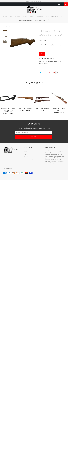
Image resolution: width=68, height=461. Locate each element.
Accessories (54, 16)
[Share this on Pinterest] (49, 72)
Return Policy (27, 157)
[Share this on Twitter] (40, 72)
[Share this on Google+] (54, 72)
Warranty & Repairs (40, 20)
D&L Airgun (9, 168)
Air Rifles (17, 16)
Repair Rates (27, 154)
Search (25, 151)
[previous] (10, 43)
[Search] (48, 20)
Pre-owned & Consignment (25, 20)
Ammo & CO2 (40, 16)
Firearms (32, 16)
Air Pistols (25, 16)
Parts (61, 16)
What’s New (6, 16)
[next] (35, 43)
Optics (47, 16)
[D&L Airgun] (34, 10)
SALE (11, 16)
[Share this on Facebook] (45, 72)
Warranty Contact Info (29, 160)
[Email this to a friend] (58, 72)
